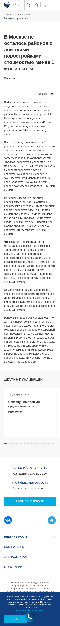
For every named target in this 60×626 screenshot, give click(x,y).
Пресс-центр (23, 14)
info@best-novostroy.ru (30, 482)
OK (16, 618)
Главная (7, 14)
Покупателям (14, 546)
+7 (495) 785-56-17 (30, 468)
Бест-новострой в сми (16, 18)
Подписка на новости (30, 501)
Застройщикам (15, 556)
